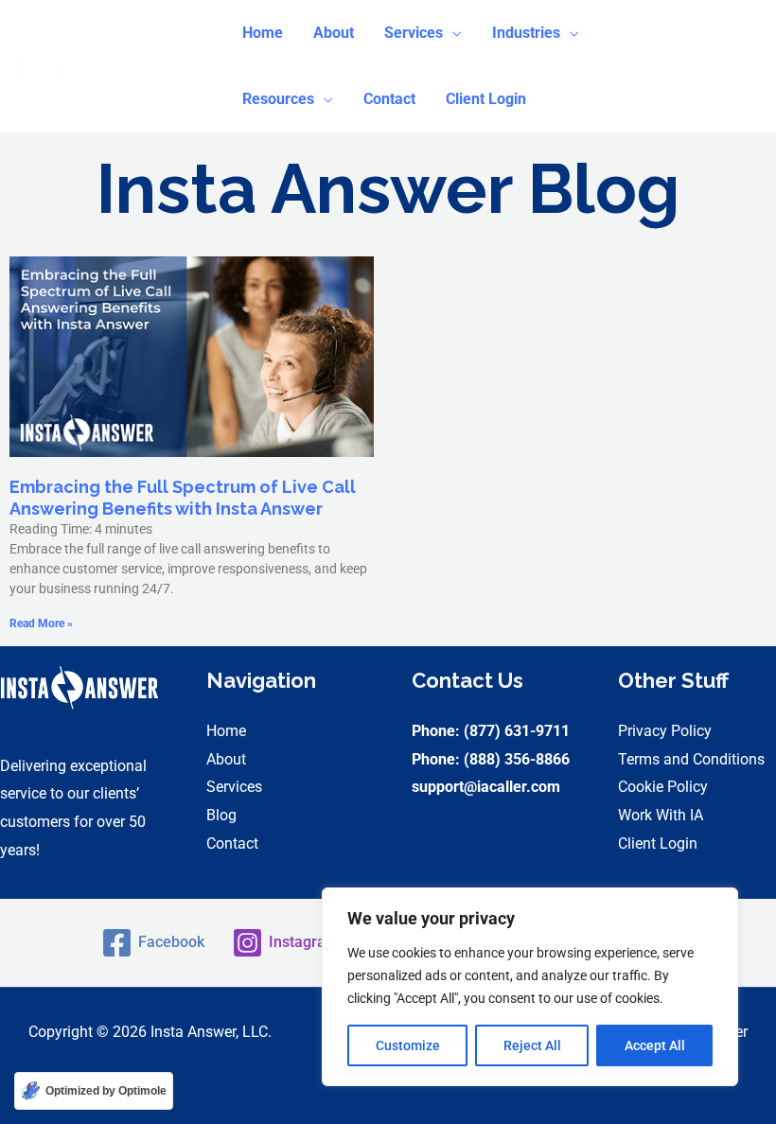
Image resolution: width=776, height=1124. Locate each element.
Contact (232, 843)
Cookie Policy (663, 787)
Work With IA (660, 815)
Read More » (41, 623)
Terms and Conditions (691, 759)
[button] (423, 33)
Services (234, 787)
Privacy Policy (665, 731)
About (226, 759)
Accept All (655, 1045)
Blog (221, 815)
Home (226, 731)
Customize (408, 1045)
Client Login (657, 843)
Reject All (532, 1045)
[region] (530, 986)
